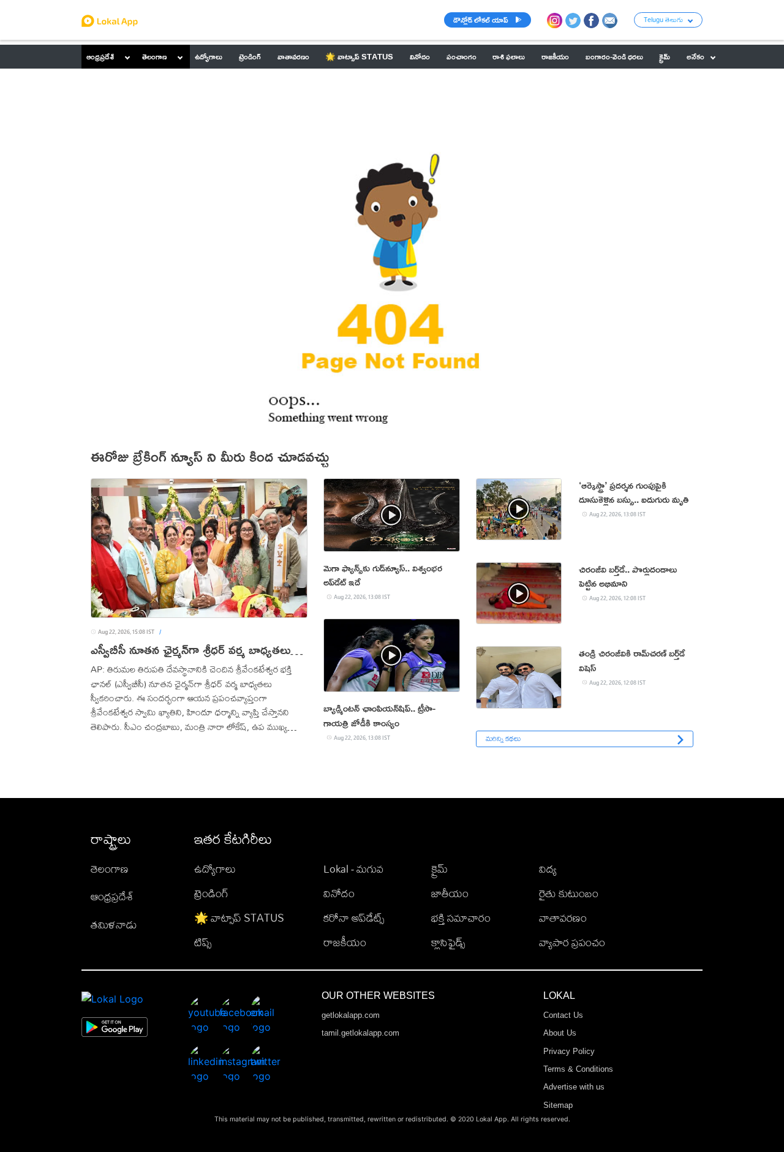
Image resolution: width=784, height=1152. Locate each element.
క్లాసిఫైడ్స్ (448, 942)
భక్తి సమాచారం (461, 917)
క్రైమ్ (439, 868)
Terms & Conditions (578, 1069)
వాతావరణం (563, 917)
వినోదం (339, 893)
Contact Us (563, 1015)
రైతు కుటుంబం (568, 893)
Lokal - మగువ (353, 868)
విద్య (548, 868)
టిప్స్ (202, 942)
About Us (559, 1032)
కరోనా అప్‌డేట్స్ (353, 917)
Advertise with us (574, 1086)
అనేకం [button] (695, 56)
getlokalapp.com (351, 1015)
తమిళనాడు (114, 924)
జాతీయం (450, 893)
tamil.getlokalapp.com (360, 1032)
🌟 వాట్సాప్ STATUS (239, 917)
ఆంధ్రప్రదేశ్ (100, 56)
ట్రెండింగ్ (211, 893)
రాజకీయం (344, 942)
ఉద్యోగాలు (215, 868)
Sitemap (558, 1105)
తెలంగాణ (154, 56)
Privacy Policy (569, 1051)
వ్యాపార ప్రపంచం (572, 942)
